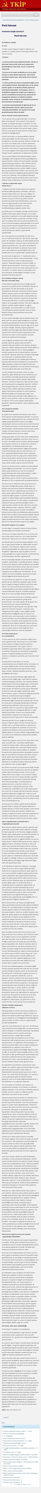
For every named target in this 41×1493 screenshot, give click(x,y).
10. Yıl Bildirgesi (8, 1436)
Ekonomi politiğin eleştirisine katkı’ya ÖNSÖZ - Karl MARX (20, 1455)
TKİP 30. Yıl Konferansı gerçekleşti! (14, 1433)
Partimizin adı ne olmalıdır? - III (13, 1482)
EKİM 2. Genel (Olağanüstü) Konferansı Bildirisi (17, 1468)
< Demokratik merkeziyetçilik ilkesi (13, 20)
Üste (3, 1423)
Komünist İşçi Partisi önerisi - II (13, 1480)
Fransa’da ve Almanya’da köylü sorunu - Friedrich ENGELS (21, 1457)
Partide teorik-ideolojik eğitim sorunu (15, 1443)
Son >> (29, 1484)
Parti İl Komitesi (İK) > (32, 20)
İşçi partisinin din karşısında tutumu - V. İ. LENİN (18, 1441)
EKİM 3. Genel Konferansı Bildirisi (13, 1466)
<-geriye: (6, 1417)
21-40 (21, 1484)
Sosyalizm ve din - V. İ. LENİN (12, 1452)
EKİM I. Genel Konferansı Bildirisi (13, 1471)
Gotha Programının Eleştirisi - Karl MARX (15, 1459)
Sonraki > (25, 1484)
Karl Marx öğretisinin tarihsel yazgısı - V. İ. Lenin (18, 1431)
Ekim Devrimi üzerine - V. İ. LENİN (13, 1446)
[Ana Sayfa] (18, 5)
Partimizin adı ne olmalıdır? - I (12, 1477)
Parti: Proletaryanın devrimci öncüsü (14, 1438)
